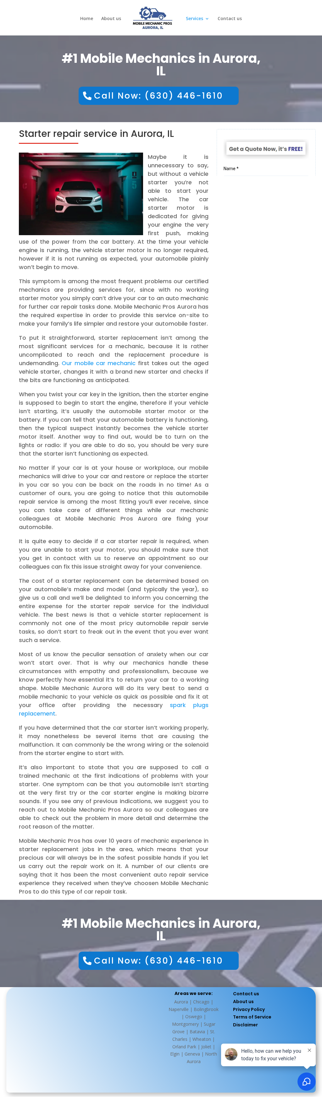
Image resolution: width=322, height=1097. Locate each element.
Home (86, 18)
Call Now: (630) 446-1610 (158, 95)
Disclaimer (245, 1025)
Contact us (230, 18)
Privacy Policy (249, 1009)
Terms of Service (252, 1017)
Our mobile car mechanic (99, 363)
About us (111, 18)
